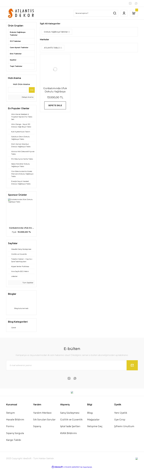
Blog (90, 412)
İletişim (10, 412)
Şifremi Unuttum (124, 426)
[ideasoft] (57, 467)
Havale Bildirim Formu (15, 423)
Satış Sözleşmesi (69, 412)
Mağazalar (93, 419)
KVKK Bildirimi (68, 433)
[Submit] (132, 365)
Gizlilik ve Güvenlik (71, 419)
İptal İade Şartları (70, 426)
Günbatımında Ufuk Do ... (21, 228)
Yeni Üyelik (120, 412)
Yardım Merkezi (42, 412)
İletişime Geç (95, 426)
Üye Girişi (119, 419)
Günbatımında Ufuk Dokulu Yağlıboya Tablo (55, 90)
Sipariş (37, 426)
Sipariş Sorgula (15, 433)
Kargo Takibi (13, 440)
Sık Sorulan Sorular (44, 419)
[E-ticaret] (71, 467)
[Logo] (21, 13)
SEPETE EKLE (55, 105)
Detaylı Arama (27, 97)
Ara (31, 90)
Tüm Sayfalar (27, 283)
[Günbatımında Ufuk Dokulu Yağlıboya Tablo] (55, 69)
